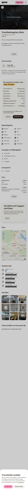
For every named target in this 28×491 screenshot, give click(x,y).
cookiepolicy (21, 482)
